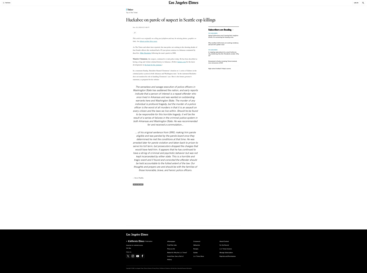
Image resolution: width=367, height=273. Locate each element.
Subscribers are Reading (219, 29)
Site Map (128, 248)
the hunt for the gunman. (153, 65)
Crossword (196, 241)
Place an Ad (171, 249)
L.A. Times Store (198, 256)
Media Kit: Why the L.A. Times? (177, 252)
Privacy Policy (155, 268)
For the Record (224, 245)
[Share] (135, 32)
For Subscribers (213, 33)
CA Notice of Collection (165, 268)
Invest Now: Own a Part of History (175, 258)
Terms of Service (147, 268)
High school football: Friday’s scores (219, 68)
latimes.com (181, 62)
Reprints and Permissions (228, 256)
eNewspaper (171, 241)
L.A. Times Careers (226, 249)
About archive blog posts (148, 41)
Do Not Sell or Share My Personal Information (181, 268)
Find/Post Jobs (172, 245)
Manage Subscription (226, 252)
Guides (195, 252)
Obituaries (196, 245)
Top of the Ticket (131, 12)
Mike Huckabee (145, 53)
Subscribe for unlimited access (134, 245)
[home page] (183, 2)
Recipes (195, 249)
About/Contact (224, 241)
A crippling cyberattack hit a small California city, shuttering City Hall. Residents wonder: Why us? (223, 54)
